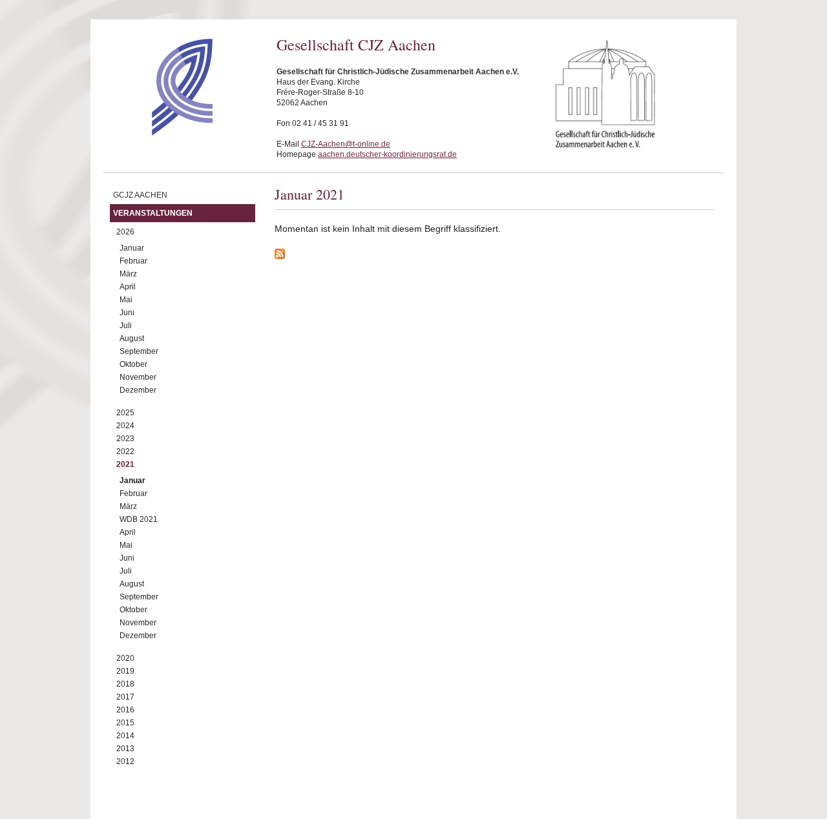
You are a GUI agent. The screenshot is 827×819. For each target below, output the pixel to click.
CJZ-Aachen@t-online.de (345, 144)
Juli (126, 325)
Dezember (138, 390)
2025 (125, 412)
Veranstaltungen (153, 213)
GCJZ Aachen (140, 195)
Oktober (133, 364)
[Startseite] (159, 132)
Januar (132, 248)
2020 (125, 658)
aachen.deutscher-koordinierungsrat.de (387, 154)
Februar (133, 260)
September (139, 351)
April (128, 286)
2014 (125, 735)
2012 (125, 761)
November (138, 377)
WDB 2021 (139, 519)
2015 (125, 722)
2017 (125, 696)
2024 (125, 425)
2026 (125, 231)
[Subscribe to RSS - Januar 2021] (494, 256)
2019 (125, 671)
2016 (125, 709)
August (132, 338)
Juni (127, 312)
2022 (125, 451)
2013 (125, 748)
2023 (125, 438)
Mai (126, 299)
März (128, 273)
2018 (125, 684)
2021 (125, 464)
